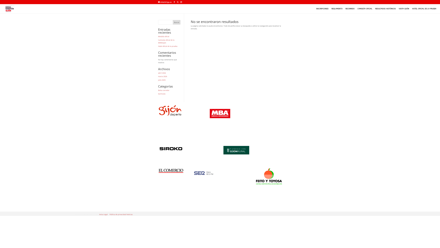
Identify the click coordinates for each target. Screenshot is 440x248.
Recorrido (350, 9)
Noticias (129, 214)
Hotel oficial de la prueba (424, 9)
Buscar (176, 22)
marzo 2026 (162, 76)
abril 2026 (162, 73)
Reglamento (336, 9)
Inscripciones (322, 9)
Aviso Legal (103, 214)
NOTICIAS (161, 94)
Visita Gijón (404, 9)
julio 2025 (162, 80)
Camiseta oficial (365, 9)
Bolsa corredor (163, 90)
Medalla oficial (163, 36)
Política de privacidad (118, 214)
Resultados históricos (385, 9)
